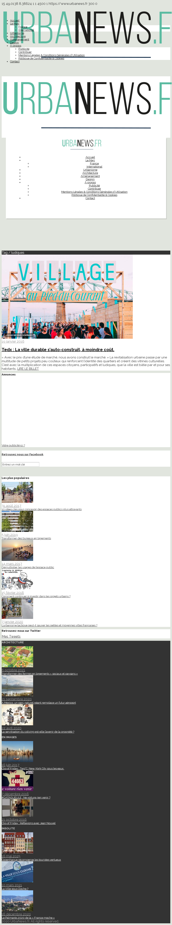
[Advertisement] (86, 236)
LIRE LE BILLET (28, 369)
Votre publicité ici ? (13, 445)
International (26, 30)
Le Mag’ (15, 23)
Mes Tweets (11, 636)
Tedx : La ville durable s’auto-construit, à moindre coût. (58, 349)
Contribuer (25, 52)
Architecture (18, 36)
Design (14, 42)
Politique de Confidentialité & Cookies (41, 58)
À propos (15, 45)
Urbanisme (17, 33)
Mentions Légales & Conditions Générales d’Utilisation (51, 55)
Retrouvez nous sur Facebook (22, 454)
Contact (15, 61)
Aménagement (19, 39)
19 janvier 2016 (13, 342)
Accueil (15, 20)
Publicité (23, 48)
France (22, 26)
